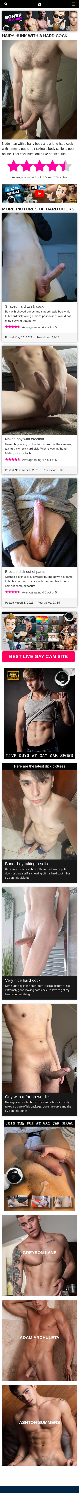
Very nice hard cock (23, 980)
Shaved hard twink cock (24, 306)
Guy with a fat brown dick (28, 1097)
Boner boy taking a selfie (27, 864)
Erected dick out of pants (25, 572)
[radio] (13, 166)
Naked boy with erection (24, 439)
